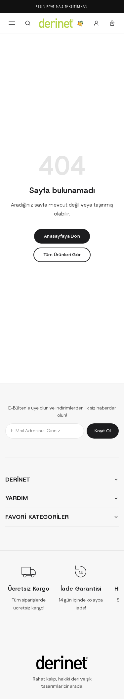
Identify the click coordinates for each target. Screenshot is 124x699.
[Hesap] (96, 23)
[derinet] (62, 662)
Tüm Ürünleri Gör (62, 255)
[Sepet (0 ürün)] (112, 23)
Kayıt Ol (103, 430)
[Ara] (27, 23)
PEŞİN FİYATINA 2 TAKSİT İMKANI (62, 7)
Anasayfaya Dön (62, 236)
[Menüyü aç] (12, 23)
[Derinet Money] (80, 23)
